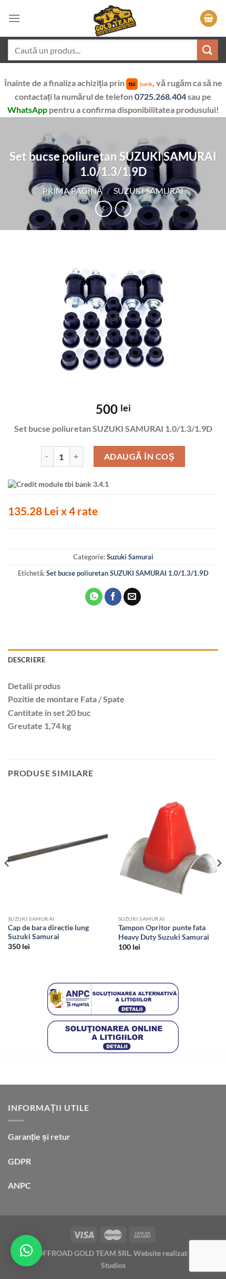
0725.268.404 (161, 96)
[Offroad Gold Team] (113, 18)
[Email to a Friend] (132, 597)
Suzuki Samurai (148, 190)
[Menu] (14, 18)
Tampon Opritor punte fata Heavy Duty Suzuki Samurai (163, 932)
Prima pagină (72, 190)
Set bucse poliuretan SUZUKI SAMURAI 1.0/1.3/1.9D (127, 573)
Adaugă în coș (139, 456)
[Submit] (207, 49)
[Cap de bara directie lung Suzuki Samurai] (58, 850)
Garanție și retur (39, 1136)
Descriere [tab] (26, 660)
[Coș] (208, 18)
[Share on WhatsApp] (93, 597)
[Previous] (7, 884)
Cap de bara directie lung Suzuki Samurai (48, 932)
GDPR (19, 1161)
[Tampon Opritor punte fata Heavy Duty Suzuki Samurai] (168, 850)
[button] (26, 1250)
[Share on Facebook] (113, 597)
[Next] (218, 884)
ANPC (19, 1185)
